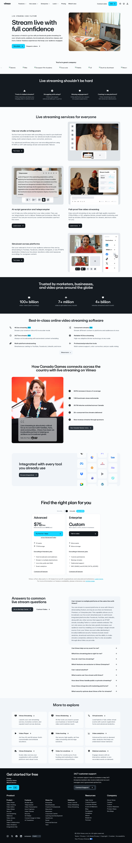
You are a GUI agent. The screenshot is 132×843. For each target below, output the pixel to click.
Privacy (82, 836)
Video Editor (11, 807)
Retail (47, 820)
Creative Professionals (52, 807)
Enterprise (48, 803)
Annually (72, 511)
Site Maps (110, 811)
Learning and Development (54, 816)
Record (9, 811)
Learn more (99, 579)
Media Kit (88, 818)
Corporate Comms (51, 814)
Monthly (59, 511)
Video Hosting (11, 805)
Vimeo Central (72, 803)
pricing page (90, 581)
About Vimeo (111, 800)
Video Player (11, 803)
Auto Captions (29, 809)
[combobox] (36, 836)
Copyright (104, 836)
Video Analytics (12, 825)
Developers (88, 811)
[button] (22, 4)
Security (27, 814)
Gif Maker (28, 816)
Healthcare (49, 818)
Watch (87, 816)
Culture (109, 805)
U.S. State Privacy (93, 836)
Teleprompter (29, 805)
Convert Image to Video (32, 818)
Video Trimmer (29, 811)
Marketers (48, 811)
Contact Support (90, 802)
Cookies (111, 836)
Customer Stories (90, 805)
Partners (88, 820)
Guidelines (88, 813)
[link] (102, 4)
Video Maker (11, 809)
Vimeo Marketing (73, 805)
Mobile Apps (29, 803)
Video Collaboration (13, 822)
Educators (48, 809)
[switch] (66, 511)
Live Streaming (11, 814)
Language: (27, 836)
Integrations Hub (12, 827)
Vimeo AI (9, 820)
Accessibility (120, 836)
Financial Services (51, 822)
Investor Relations (113, 807)
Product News (111, 809)
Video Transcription (31, 807)
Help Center (89, 800)
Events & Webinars (91, 807)
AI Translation (29, 820)
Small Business (50, 805)
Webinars (10, 816)
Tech (46, 825)
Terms (77, 836)
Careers (109, 802)
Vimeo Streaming (73, 807)
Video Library (11, 818)
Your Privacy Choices (82, 839)
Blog (86, 809)
